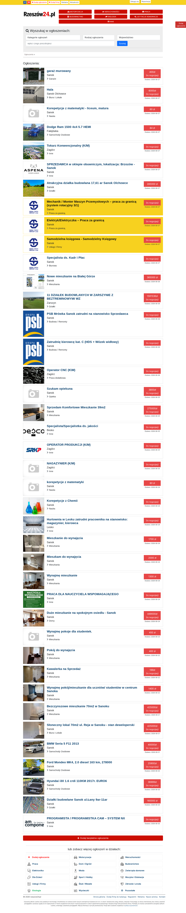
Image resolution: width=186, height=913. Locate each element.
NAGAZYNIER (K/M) (61, 463)
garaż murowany (59, 71)
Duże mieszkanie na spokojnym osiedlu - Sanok (81, 612)
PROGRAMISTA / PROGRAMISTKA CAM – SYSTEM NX (86, 818)
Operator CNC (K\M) (61, 370)
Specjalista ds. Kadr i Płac (66, 257)
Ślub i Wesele (85, 884)
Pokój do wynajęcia (61, 650)
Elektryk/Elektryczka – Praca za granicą (75, 220)
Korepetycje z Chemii (62, 500)
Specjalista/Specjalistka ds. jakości (72, 426)
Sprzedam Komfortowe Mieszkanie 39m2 (76, 407)
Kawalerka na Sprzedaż (64, 669)
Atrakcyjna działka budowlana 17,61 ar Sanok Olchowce (87, 183)
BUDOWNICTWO (76, 17)
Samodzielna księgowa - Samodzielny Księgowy (81, 239)
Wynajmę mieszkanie (62, 575)
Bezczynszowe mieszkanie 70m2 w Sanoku (78, 706)
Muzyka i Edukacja (134, 877)
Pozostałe (130, 890)
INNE (111, 21)
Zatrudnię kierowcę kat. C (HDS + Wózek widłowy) (83, 342)
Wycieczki (83, 890)
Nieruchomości (132, 857)
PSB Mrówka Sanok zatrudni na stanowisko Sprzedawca (87, 313)
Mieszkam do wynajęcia (64, 556)
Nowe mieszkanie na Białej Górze (71, 276)
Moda (81, 870)
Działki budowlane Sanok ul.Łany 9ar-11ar (77, 799)
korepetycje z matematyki (65, 482)
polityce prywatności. (131, 905)
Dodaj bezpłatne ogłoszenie (94, 838)
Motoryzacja (84, 857)
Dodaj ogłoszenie (40, 2)
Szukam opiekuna (60, 388)
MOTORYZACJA (76, 12)
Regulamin (132, 897)
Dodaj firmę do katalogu (116, 897)
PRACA (147, 12)
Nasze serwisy (152, 897)
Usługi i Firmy (39, 884)
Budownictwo (132, 864)
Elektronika (38, 870)
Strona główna (99, 897)
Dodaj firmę (54, 2)
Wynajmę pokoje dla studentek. (69, 631)
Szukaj (122, 43)
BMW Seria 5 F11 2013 (63, 743)
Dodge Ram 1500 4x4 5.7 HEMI (69, 127)
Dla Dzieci (37, 877)
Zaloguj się (134, 1)
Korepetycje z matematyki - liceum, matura (77, 108)
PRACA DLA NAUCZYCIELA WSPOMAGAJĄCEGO (83, 594)
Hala (50, 89)
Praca (35, 864)
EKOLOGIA (111, 17)
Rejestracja (146, 1)
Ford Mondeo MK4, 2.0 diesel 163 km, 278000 (79, 762)
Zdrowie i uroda (133, 884)
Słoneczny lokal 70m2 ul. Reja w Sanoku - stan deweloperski (90, 725)
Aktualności (74, 2)
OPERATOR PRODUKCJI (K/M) (69, 444)
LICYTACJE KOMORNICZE (147, 17)
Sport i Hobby (85, 877)
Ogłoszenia (28, 54)
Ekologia (36, 890)
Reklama (64, 2)
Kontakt (162, 897)
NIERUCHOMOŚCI (111, 12)
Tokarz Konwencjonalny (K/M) (68, 145)
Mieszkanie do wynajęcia (65, 538)
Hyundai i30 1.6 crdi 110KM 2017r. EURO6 (77, 781)
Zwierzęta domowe (134, 870)
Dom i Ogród (84, 864)
